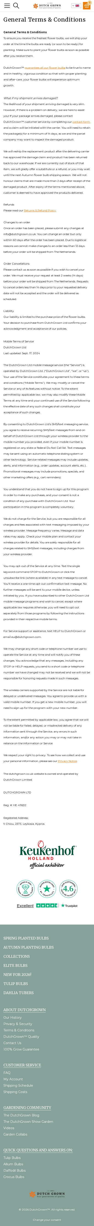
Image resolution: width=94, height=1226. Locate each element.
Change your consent (47, 1219)
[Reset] (7, 5)
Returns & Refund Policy (40, 210)
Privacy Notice (67, 761)
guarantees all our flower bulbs (45, 67)
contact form (81, 121)
